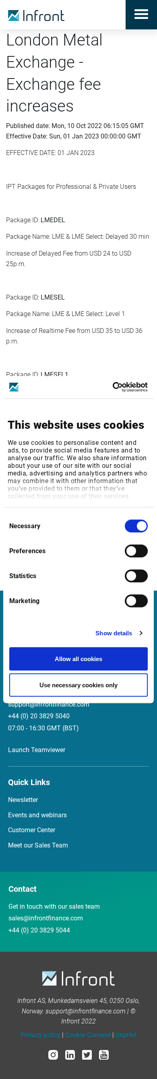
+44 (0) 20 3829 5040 (39, 716)
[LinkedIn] (70, 1054)
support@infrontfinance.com (48, 704)
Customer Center (31, 830)
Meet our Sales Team (38, 845)
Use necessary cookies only (78, 685)
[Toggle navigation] (141, 14)
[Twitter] (87, 1054)
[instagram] (53, 1054)
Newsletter (23, 800)
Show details (113, 633)
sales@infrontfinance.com (45, 918)
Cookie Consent (88, 1035)
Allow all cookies (78, 658)
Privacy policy (40, 1035)
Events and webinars (37, 815)
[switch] (136, 550)
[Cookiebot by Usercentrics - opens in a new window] (113, 387)
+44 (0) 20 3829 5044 (39, 930)
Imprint (126, 1035)
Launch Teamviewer (36, 750)
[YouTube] (104, 1054)
